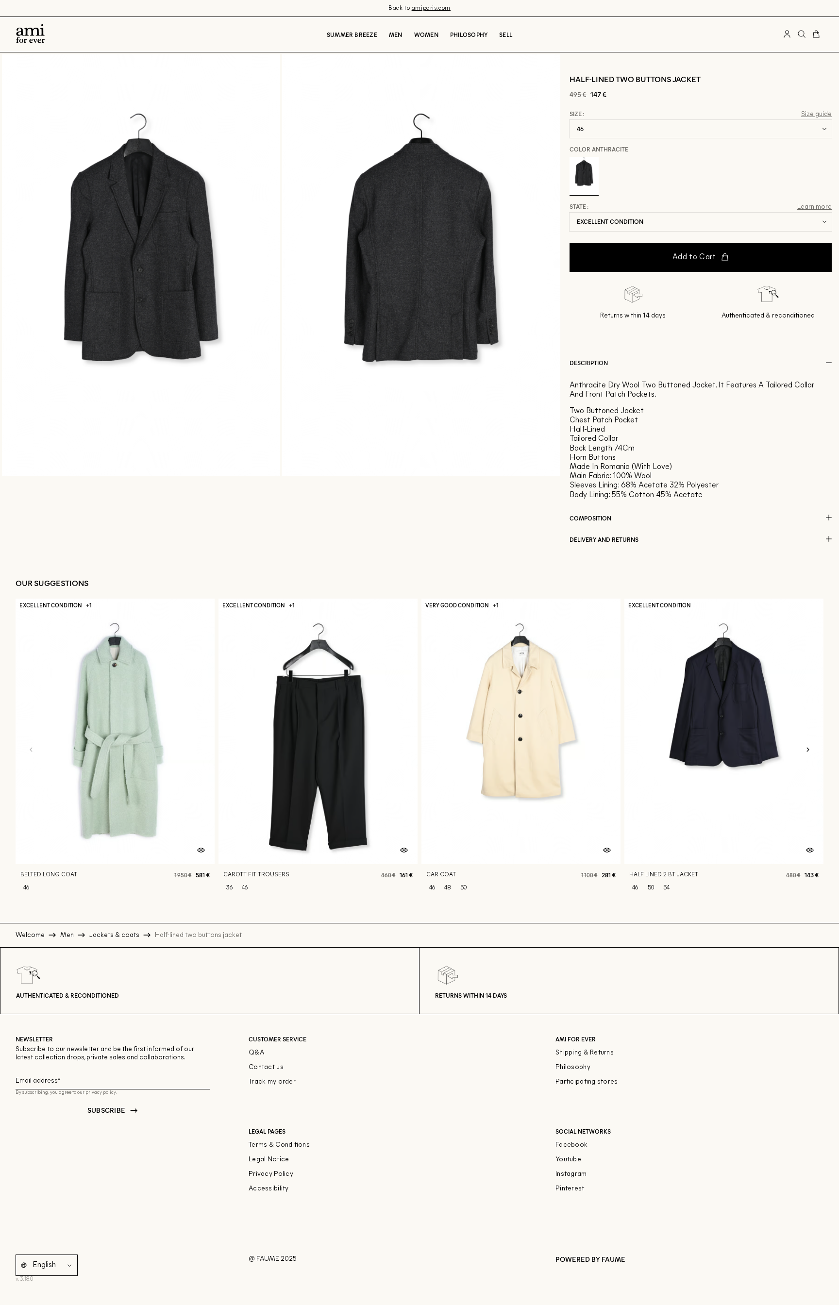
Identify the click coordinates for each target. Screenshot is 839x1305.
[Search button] (801, 34)
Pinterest (570, 1188)
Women (426, 34)
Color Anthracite (599, 149)
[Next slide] (808, 750)
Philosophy (468, 34)
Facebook (571, 1145)
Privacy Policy (271, 1174)
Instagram (571, 1174)
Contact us (266, 1067)
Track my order (272, 1082)
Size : (577, 114)
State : (579, 206)
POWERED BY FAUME (590, 1259)
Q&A (256, 1052)
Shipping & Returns (584, 1052)
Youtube (568, 1159)
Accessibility (269, 1188)
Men (396, 34)
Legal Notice (269, 1159)
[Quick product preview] (201, 850)
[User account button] (787, 34)
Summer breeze (352, 34)
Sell (505, 34)
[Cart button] (816, 34)
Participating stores (586, 1082)
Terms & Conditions (279, 1145)
